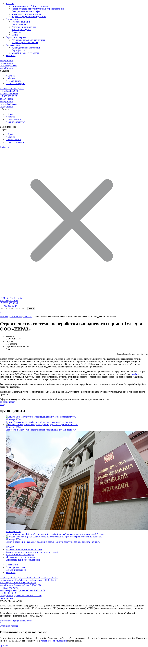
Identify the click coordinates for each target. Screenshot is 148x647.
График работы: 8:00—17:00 (42, 580)
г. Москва (10, 78)
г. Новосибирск (13, 81)
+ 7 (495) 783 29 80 (9, 91)
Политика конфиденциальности (16, 620)
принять (4, 645)
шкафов (135, 374)
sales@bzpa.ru (6, 60)
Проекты (27, 316)
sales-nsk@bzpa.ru (8, 65)
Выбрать (4, 147)
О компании (16, 316)
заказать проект (7, 402)
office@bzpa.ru (21, 580)
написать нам (6, 598)
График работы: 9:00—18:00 (31, 590)
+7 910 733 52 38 (32, 577)
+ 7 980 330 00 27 (8, 96)
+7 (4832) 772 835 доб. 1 (12, 88)
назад (2, 404)
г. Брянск (10, 75)
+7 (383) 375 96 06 (9, 93)
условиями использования (54, 640)
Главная (4, 316)
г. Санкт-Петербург (15, 83)
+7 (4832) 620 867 (49, 577)
